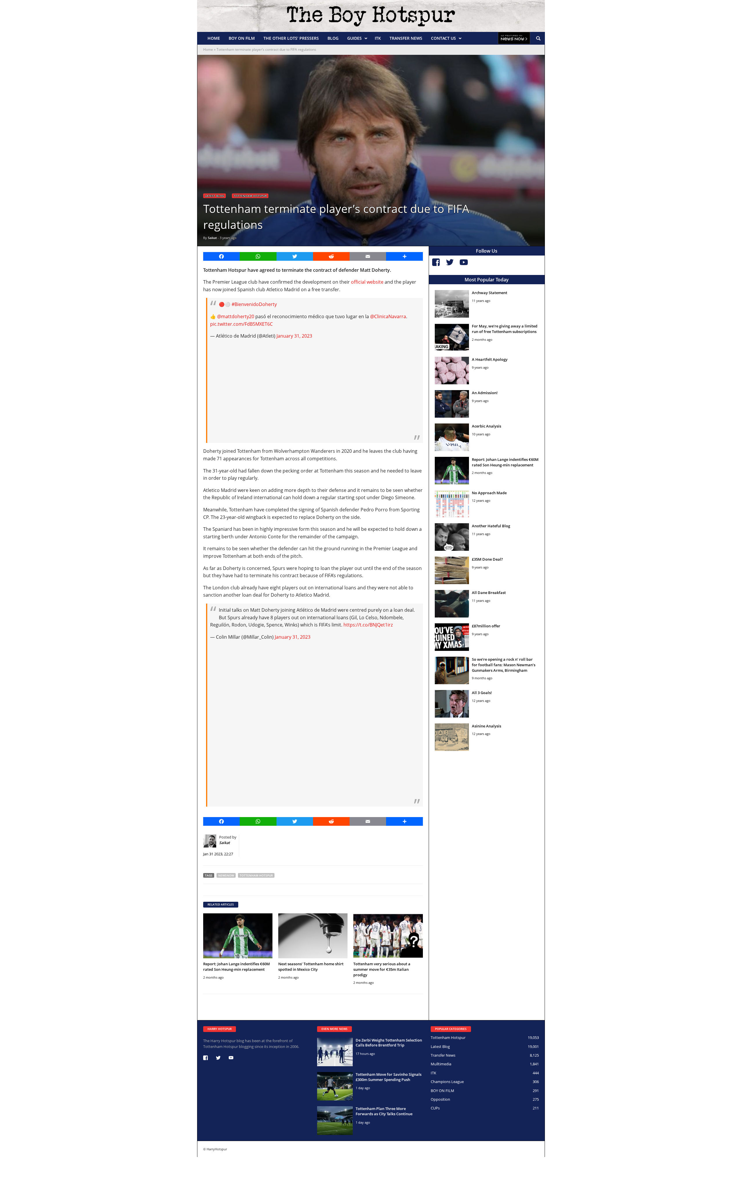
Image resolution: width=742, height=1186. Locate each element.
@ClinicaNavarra (388, 316)
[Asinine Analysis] (452, 737)
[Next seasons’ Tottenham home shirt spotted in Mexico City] (313, 935)
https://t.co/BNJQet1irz (368, 625)
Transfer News (406, 38)
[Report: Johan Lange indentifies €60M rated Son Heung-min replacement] (237, 935)
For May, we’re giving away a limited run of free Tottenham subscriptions (504, 328)
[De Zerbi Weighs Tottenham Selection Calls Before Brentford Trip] (335, 1052)
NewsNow (226, 875)
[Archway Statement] (452, 304)
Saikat (212, 238)
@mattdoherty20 (235, 316)
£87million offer (486, 626)
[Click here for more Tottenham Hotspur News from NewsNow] (514, 38)
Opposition (440, 1099)
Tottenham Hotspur (250, 196)
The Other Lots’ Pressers (291, 38)
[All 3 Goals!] (452, 704)
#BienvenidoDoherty (254, 304)
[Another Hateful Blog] (452, 537)
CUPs (435, 1108)
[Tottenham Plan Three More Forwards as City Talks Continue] (335, 1120)
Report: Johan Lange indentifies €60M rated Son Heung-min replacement (236, 966)
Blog (333, 38)
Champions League (447, 1081)
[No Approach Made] (452, 504)
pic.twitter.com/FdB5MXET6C (241, 324)
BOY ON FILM (242, 38)
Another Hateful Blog (491, 525)
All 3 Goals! (482, 692)
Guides (354, 38)
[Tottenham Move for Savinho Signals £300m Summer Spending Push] (335, 1086)
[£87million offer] (452, 637)
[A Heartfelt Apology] (452, 370)
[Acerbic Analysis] (452, 437)
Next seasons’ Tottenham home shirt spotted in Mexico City (310, 966)
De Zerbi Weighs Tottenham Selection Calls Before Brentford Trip (389, 1042)
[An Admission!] (452, 404)
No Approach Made (489, 492)
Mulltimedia (441, 1064)
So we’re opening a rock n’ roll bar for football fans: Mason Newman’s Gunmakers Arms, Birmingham (503, 665)
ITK (378, 38)
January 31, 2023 (294, 336)
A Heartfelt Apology (490, 359)
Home (214, 38)
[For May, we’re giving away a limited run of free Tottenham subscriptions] (452, 337)
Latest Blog (214, 196)
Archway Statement (489, 292)
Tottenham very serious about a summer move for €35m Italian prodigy (381, 969)
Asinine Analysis (486, 726)
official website (367, 282)
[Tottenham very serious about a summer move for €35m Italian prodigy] (388, 935)
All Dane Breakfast (489, 592)
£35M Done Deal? (487, 559)
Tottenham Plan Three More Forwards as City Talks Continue (384, 1111)
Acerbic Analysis (486, 426)
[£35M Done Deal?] (452, 570)
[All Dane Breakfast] (452, 604)
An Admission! (485, 392)
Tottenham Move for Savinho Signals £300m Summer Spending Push (388, 1077)
